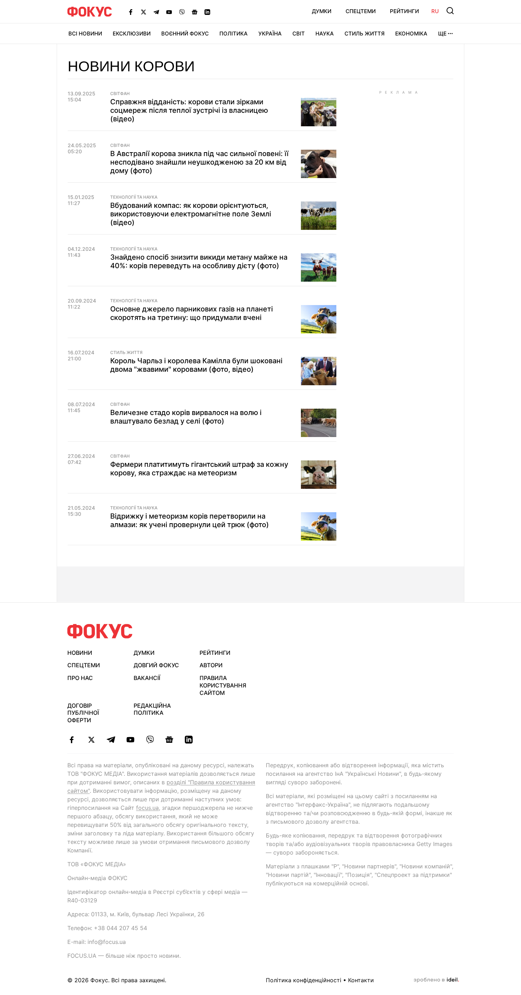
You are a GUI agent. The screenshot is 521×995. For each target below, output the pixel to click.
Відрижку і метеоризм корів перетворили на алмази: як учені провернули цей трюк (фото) (189, 520)
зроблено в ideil (436, 980)
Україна (270, 33)
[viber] (150, 739)
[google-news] (169, 739)
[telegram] (111, 739)
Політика (233, 33)
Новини (79, 652)
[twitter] (91, 739)
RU (435, 11)
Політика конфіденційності (303, 980)
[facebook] (72, 739)
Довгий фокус (156, 665)
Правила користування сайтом (223, 685)
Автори (211, 665)
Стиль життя (364, 33)
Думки (321, 11)
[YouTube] (169, 12)
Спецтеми (361, 11)
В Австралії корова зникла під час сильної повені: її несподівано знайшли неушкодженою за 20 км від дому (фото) (199, 162)
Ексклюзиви (132, 33)
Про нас (80, 677)
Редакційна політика (152, 709)
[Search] (450, 11)
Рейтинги (404, 11)
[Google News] (194, 12)
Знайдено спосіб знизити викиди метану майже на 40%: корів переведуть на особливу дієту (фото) (198, 261)
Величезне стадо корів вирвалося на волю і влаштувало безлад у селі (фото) (186, 416)
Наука (324, 33)
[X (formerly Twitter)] (143, 12)
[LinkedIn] (207, 12)
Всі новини (85, 33)
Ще (442, 33)
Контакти (361, 980)
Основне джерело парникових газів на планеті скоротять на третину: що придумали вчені (191, 313)
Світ (298, 33)
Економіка (411, 33)
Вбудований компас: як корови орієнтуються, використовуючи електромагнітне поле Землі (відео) (190, 214)
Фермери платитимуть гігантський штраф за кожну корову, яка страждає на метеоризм (199, 468)
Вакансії (147, 677)
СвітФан (120, 93)
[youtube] (130, 739)
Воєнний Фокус (185, 33)
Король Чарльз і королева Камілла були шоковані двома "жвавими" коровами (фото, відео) (196, 365)
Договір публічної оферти (83, 713)
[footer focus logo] (100, 631)
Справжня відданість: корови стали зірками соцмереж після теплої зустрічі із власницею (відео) (189, 110)
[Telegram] (156, 12)
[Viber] (181, 12)
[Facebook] (130, 12)
